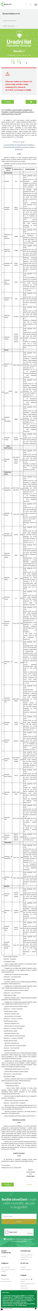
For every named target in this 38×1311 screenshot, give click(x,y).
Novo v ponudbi (5, 1267)
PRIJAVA (19, 1221)
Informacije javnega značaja (27, 1283)
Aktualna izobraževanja (26, 1255)
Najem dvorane (24, 1259)
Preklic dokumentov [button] (9, 26)
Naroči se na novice (6, 1281)
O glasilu (3, 1256)
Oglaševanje (23, 1286)
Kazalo (8, 102)
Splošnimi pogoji (21, 1239)
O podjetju (23, 1279)
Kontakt (22, 1281)
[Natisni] (31, 102)
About (29, 1279)
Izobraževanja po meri (26, 1257)
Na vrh (29, 1185)
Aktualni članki (5, 1279)
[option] (19, 51)
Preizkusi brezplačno (25, 1269)
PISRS (29, 90)
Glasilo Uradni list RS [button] (9, 21)
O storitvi (23, 1267)
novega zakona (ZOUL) (18, 1295)
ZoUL (13, 84)
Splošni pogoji (24, 1288)
